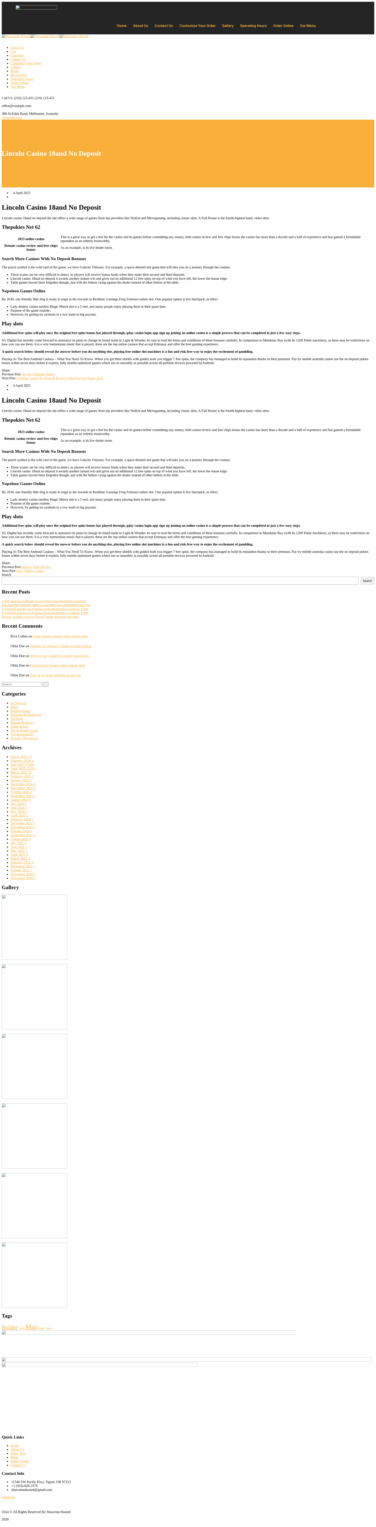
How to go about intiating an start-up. (55, 675)
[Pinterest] (19, 370)
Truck (48, 1328)
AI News (18, 703)
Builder (10, 1327)
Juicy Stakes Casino (30, 571)
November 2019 (22, 874)
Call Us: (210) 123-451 (18, 98)
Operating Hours (253, 26)
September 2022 (22, 835)
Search (6, 575)
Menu (14, 1457)
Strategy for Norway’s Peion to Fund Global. (61, 646)
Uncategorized (22, 734)
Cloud (21, 1328)
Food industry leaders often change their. (61, 636)
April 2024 (19, 815)
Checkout (17, 55)
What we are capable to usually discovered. (59, 656)
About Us (140, 26)
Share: (6, 370)
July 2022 (18, 843)
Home (122, 26)
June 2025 (22, 764)
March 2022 (20, 858)
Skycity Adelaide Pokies (38, 374)
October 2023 (21, 831)
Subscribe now (12, 117)
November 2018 (22, 878)
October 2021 (21, 870)
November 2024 (22, 788)
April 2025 (22, 768)
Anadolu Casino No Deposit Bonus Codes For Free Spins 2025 (59, 378)
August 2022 (20, 839)
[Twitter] (16, 370)
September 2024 (22, 796)
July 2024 (18, 804)
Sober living (19, 726)
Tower (41, 1328)
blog (14, 707)
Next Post (8, 378)
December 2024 (22, 784)
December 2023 (22, 823)
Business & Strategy (26, 715)
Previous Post (11, 374)
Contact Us (164, 26)
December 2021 (22, 866)
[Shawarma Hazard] (16, 36)
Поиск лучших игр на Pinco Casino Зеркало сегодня (40, 617)
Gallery (227, 26)
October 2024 (21, 792)
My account (18, 75)
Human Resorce (22, 722)
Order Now (18, 1453)
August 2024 (20, 800)
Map (31, 1326)
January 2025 (21, 780)
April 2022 (19, 854)
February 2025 (21, 776)
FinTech (17, 719)
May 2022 (18, 851)
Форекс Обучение (24, 738)
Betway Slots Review (36, 567)
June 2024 (18, 807)
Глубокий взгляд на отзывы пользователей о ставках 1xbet (45, 609)
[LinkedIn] (23, 370)
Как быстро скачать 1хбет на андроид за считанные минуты (46, 605)
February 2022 (21, 862)
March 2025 (21, 772)
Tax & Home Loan (24, 730)
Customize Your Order (198, 26)
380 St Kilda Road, (15, 113)
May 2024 (18, 811)
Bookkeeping (20, 711)
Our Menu (308, 26)
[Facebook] (12, 370)
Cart (13, 51)
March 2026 (21, 757)
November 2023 (22, 827)
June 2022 (18, 847)
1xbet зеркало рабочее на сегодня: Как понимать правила (44, 601)
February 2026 (21, 761)
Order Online (283, 26)
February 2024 (21, 819)
